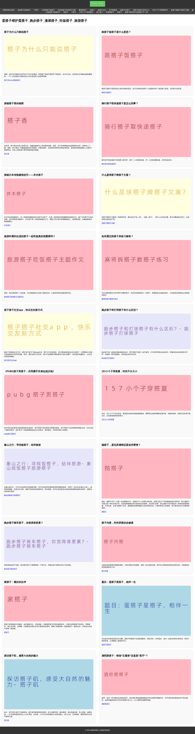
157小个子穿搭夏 (108, 419)
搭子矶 (6, 720)
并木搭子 (7, 225)
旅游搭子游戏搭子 (24, 10)
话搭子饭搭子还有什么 (141, 10)
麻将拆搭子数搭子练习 (110, 299)
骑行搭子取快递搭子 (109, 164)
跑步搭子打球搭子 (108, 358)
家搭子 (6, 632)
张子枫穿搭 (113, 10)
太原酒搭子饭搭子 (48, 10)
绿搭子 (92, 10)
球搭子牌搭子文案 (108, 223)
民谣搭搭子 (110, 12)
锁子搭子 (99, 12)
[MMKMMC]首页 (9, 10)
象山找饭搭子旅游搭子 (12, 495)
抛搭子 (104, 512)
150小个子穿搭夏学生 (160, 10)
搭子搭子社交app (10, 360)
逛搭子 (65, 12)
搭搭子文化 (102, 10)
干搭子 (36, 10)
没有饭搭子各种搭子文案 (67, 10)
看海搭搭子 (83, 10)
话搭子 (119, 12)
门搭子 (73, 12)
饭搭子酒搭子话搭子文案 (180, 10)
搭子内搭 (105, 571)
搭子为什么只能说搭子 (12, 80)
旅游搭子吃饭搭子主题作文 (14, 297)
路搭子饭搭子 (106, 92)
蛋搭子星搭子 (106, 644)
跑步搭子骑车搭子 (10, 569)
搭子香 (6, 154)
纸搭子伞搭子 (125, 10)
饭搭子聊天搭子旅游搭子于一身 (136, 12)
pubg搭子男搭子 (10, 434)
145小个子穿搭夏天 (86, 12)
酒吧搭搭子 (106, 704)
